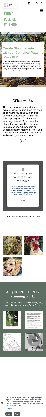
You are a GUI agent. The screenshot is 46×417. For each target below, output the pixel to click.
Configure (9, 409)
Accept (23, 200)
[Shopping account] (41, 3)
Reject (17, 414)
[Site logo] (12, 29)
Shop (23, 141)
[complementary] (9, 5)
